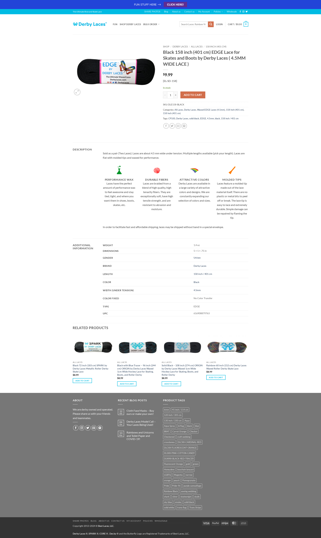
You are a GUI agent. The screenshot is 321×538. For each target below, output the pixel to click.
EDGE (203, 118)
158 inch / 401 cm (230, 118)
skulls (197, 496)
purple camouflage (192, 485)
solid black (194, 118)
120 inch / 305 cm (173, 415)
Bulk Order (150, 24)
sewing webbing (188, 491)
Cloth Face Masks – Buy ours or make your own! (140, 412)
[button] (77, 92)
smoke (178, 502)
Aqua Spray (169, 426)
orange (167, 480)
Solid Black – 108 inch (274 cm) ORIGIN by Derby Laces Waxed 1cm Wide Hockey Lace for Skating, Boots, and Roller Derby (182, 370)
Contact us (189, 11)
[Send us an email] (94, 428)
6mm (166, 409)
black (217, 118)
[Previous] (72, 363)
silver (175, 496)
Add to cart (193, 94)
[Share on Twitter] (172, 126)
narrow (189, 474)
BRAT (166, 431)
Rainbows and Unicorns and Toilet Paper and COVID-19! (140, 435)
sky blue (168, 502)
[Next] (247, 363)
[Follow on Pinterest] (100, 428)
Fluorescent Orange (173, 464)
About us (176, 11)
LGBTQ (167, 474)
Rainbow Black (171, 491)
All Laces (196, 46)
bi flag (181, 426)
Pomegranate (188, 480)
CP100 (171, 118)
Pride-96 (176, 485)
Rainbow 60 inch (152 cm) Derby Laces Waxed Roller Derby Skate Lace (226, 367)
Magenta (178, 474)
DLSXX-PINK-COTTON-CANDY (179, 453)
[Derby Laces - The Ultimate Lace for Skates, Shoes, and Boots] (90, 24)
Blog (166, 11)
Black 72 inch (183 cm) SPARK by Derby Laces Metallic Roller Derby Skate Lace (90, 368)
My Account (204, 11)
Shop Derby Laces (130, 24)
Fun (115, 24)
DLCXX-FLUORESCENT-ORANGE (180, 447)
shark (166, 496)
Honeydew (169, 469)
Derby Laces (180, 46)
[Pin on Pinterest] (184, 126)
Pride (166, 485)
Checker (193, 431)
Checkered (169, 436)
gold (188, 464)
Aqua (187, 420)
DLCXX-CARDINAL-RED (189, 442)
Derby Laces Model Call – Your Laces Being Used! (141, 423)
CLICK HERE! (175, 4)
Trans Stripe (195, 507)
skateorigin (186, 496)
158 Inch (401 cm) (216, 46)
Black (196, 282)
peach (176, 480)
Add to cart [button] (82, 380)
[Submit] (211, 24)
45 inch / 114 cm (180, 409)
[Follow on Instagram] (243, 12)
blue (197, 426)
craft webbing (183, 436)
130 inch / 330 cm (173, 420)
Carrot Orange (179, 431)
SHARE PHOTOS (152, 11)
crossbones (169, 442)
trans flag (181, 507)
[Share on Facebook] (166, 126)
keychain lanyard (185, 469)
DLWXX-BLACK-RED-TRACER (179, 458)
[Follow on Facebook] (240, 12)
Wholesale (232, 11)
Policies (217, 11)
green (195, 464)
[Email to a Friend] (178, 126)
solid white (169, 507)
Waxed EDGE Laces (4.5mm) (211, 109)
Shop (166, 46)
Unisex (197, 257)
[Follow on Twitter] (247, 12)
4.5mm (210, 118)
